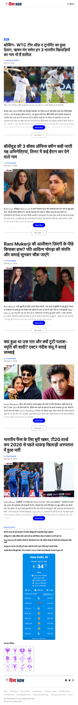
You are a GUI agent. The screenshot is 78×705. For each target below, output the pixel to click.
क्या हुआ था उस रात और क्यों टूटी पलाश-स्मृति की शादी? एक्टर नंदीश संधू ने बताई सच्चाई (35, 347)
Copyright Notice (37, 691)
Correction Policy (25, 691)
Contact (70, 695)
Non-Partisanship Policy (23, 695)
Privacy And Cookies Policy (41, 695)
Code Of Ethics (14, 691)
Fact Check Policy (9, 695)
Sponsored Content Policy (58, 695)
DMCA (55, 691)
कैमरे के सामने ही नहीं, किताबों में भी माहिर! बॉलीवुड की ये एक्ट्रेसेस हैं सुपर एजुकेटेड (28, 532)
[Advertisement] (39, 22)
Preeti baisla (11, 163)
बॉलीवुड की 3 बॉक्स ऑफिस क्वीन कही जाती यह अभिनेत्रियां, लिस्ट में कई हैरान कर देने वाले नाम (38, 151)
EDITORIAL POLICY (64, 691)
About (5, 691)
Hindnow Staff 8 (12, 60)
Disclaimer (47, 691)
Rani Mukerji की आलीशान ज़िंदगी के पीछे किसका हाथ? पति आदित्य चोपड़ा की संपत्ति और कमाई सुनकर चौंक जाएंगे (39, 249)
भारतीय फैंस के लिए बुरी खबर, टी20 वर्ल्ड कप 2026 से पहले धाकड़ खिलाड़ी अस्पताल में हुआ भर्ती (38, 445)
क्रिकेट (6, 39)
